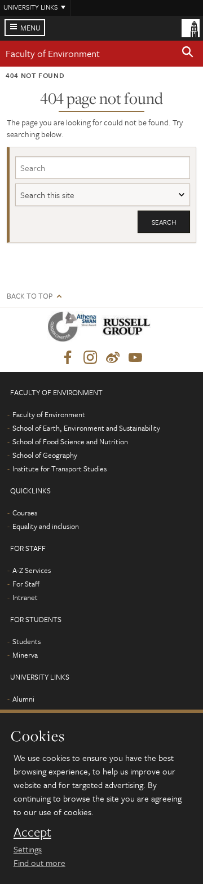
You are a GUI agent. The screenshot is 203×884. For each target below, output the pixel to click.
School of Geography (44, 455)
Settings (28, 849)
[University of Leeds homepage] (191, 27)
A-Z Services (31, 570)
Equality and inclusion (45, 526)
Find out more (39, 862)
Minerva (25, 654)
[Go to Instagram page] (90, 358)
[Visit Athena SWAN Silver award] (74, 329)
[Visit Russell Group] (128, 329)
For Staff (25, 583)
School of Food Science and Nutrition (70, 441)
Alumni (23, 698)
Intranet (25, 597)
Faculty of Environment (53, 53)
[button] (187, 54)
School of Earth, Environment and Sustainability (86, 428)
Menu (30, 27)
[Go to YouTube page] (135, 358)
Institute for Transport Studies (59, 468)
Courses (24, 512)
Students (26, 641)
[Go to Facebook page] (67, 358)
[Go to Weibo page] (113, 358)
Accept (32, 832)
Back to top (29, 296)
